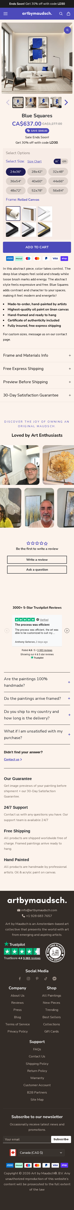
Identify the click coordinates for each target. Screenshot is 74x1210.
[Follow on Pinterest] (37, 979)
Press (17, 1010)
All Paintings (51, 995)
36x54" (15, 181)
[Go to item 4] (56, 102)
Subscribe (61, 1139)
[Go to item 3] (43, 102)
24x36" (15, 171)
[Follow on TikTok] (46, 979)
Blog (17, 1017)
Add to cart (37, 247)
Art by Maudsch (42, 1173)
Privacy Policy (17, 1031)
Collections (51, 1024)
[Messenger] (54, 979)
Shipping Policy (37, 1063)
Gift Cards (51, 1031)
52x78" (37, 190)
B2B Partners (37, 1092)
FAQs (37, 1049)
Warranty (37, 1078)
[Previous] (7, 102)
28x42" (37, 171)
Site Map (37, 1099)
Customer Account (37, 1085)
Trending (51, 1010)
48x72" (15, 190)
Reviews (17, 1002)
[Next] (67, 102)
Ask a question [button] (37, 569)
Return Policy (37, 1071)
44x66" (58, 181)
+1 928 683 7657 (39, 916)
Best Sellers (51, 1017)
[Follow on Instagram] (28, 979)
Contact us (11, 759)
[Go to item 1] (17, 102)
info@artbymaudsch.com (39, 910)
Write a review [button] (37, 560)
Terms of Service (17, 1024)
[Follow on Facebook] (20, 979)
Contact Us (37, 1056)
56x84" (58, 190)
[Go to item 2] (30, 102)
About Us (17, 995)
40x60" (37, 181)
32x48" (58, 171)
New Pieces (51, 1002)
